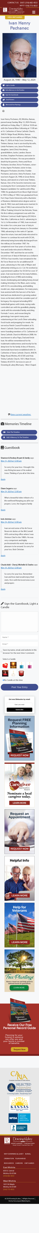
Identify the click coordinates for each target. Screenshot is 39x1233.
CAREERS (19, 1163)
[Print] (3, 111)
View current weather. (20, 414)
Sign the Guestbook (11, 95)
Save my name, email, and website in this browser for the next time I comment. (20, 651)
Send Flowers (10, 100)
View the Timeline (13, 432)
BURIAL (28, 1154)
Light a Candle (10, 85)
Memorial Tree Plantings (13, 105)
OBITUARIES (29, 1163)
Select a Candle (9, 659)
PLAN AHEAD (20, 1158)
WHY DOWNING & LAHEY (14, 1154)
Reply (3, 480)
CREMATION (9, 1158)
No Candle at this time (13, 680)
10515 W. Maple (8, 1184)
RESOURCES (9, 1163)
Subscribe (19, 709)
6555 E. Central (8, 1171)
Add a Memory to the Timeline (14, 90)
